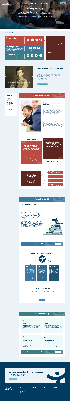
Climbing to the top (10, 103)
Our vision (8, 98)
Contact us (54, 390)
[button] (5, 76)
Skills (8, 105)
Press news (44, 388)
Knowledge (8, 104)
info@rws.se (21, 392)
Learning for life (9, 102)
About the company (33, 3)
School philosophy (25, 3)
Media (44, 389)
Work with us (41, 3)
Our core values (9, 97)
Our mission (9, 99)
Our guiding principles (10, 100)
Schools (19, 3)
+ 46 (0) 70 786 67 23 (22, 391)
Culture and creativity (10, 114)
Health (8, 110)
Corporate (8, 32)
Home (5, 32)
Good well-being (9, 109)
